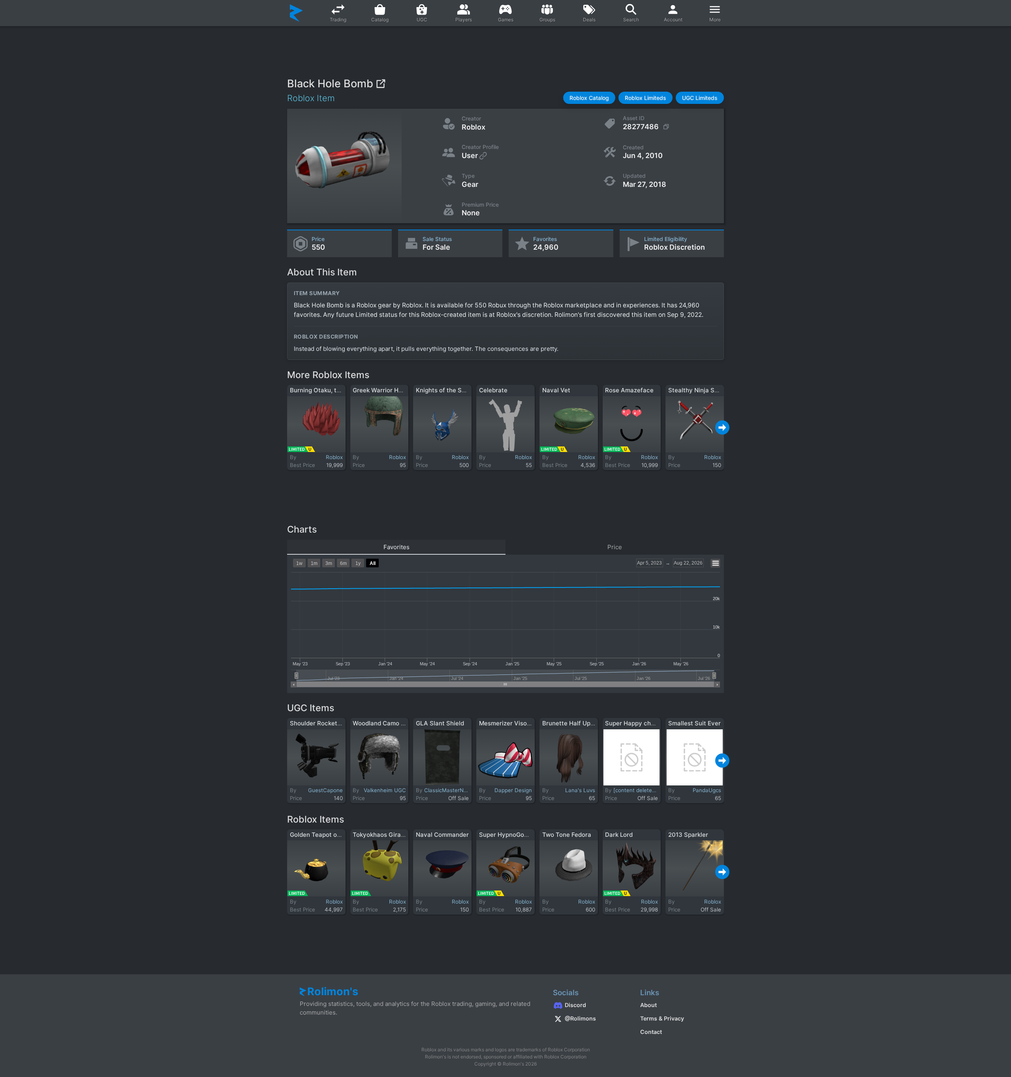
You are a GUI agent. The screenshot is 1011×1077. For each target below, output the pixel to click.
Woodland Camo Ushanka (389, 723)
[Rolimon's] (296, 13)
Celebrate (493, 390)
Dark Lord (619, 834)
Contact (651, 1031)
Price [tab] (614, 547)
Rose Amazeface (629, 390)
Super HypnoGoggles (509, 834)
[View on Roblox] (380, 83)
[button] (589, 98)
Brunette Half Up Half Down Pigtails (593, 723)
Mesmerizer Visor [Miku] (514, 723)
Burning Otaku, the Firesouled (332, 390)
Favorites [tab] (396, 547)
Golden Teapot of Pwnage (327, 834)
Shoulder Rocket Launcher (328, 723)
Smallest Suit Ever (694, 723)
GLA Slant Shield (440, 723)
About (648, 1005)
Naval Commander (442, 834)
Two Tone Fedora (566, 834)
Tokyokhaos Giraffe (381, 834)
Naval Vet (556, 390)
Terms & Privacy (662, 1018)
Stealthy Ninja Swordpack (705, 390)
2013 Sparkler (688, 834)
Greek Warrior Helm (381, 390)
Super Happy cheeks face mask (650, 723)
